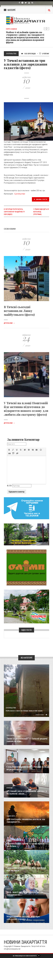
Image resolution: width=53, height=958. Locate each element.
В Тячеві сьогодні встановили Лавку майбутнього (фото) (19, 311)
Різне (8, 913)
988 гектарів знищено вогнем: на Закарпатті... (25, 820)
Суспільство (19, 194)
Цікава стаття (41, 199)
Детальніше (9, 323)
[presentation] (9, 449)
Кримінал (9, 788)
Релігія (8, 889)
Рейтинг (45, 53)
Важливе (9, 864)
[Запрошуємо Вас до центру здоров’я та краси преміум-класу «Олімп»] (26, 567)
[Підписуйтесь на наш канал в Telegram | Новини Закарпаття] (26, 508)
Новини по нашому (12, 840)
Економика (9, 763)
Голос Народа (10, 735)
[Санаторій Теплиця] (26, 606)
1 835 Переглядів (30, 53)
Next (48, 28)
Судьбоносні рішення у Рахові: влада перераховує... (27, 768)
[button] (9, 449)
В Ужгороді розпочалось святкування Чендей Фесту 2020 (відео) (14, 211)
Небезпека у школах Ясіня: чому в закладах (24, 711)
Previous (45, 28)
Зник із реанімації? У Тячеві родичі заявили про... (26, 740)
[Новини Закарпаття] (26, 20)
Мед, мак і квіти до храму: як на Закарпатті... (24, 893)
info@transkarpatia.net (12, 949)
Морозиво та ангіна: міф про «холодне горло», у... (23, 918)
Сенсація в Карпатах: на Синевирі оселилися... (26, 869)
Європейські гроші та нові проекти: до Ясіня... (27, 845)
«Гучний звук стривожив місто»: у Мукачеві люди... (26, 792)
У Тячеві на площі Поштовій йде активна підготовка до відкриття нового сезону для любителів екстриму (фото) (26, 408)
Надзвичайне (10, 816)
